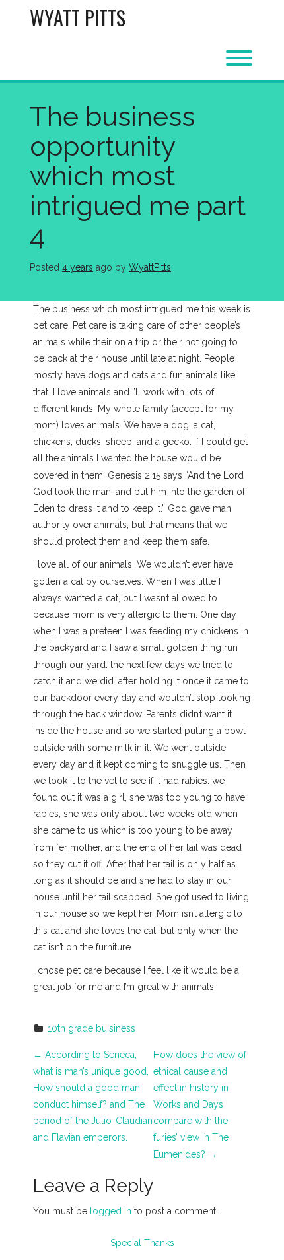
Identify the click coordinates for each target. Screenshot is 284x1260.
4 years (77, 267)
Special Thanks (142, 1243)
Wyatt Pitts (77, 17)
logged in (110, 1211)
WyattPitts (150, 267)
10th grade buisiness (91, 1028)
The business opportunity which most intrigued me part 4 (138, 175)
